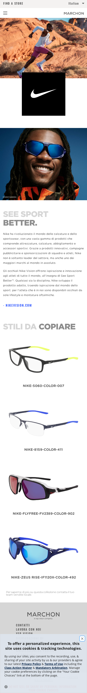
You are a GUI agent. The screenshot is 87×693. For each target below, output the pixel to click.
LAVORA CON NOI (28, 629)
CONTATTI (23, 625)
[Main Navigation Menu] (5, 13)
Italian (74, 3)
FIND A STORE (13, 3)
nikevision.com (19, 305)
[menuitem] (64, 4)
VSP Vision (24, 633)
